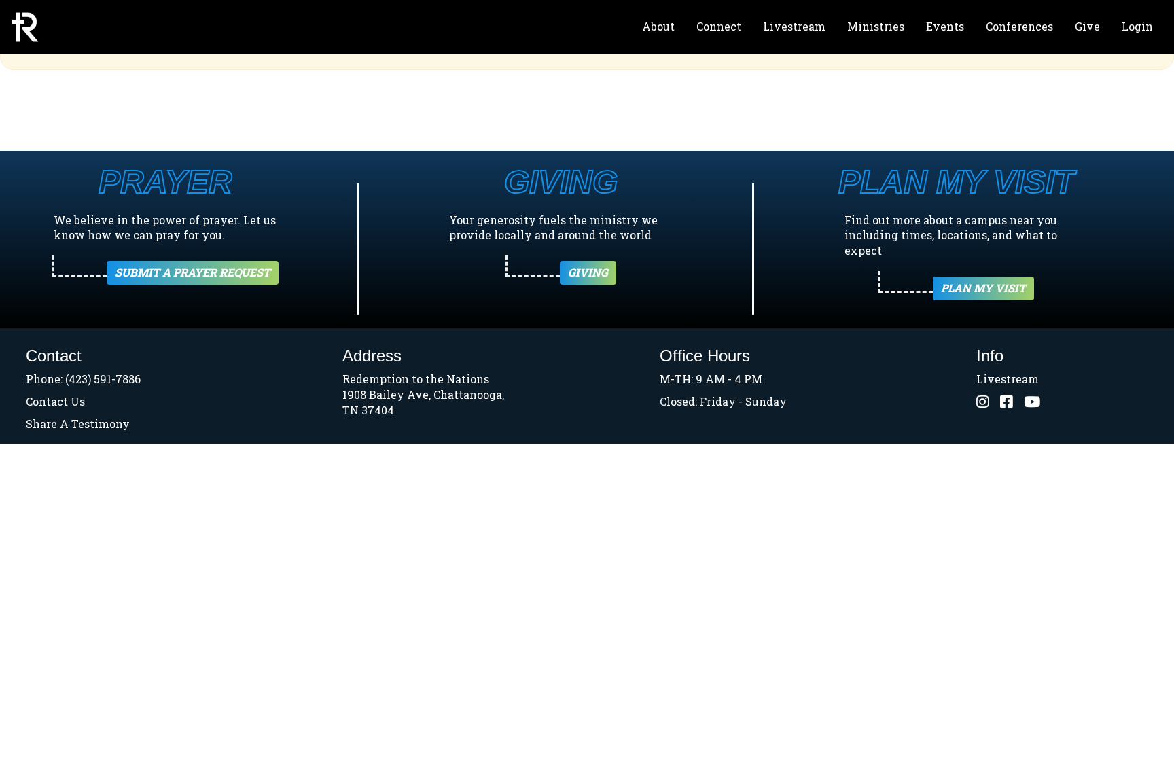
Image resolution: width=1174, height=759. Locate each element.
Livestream (794, 26)
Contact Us (55, 401)
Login (1137, 26)
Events (945, 26)
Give (1087, 26)
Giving (588, 272)
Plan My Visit (983, 288)
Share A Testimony (78, 424)
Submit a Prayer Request (192, 272)
